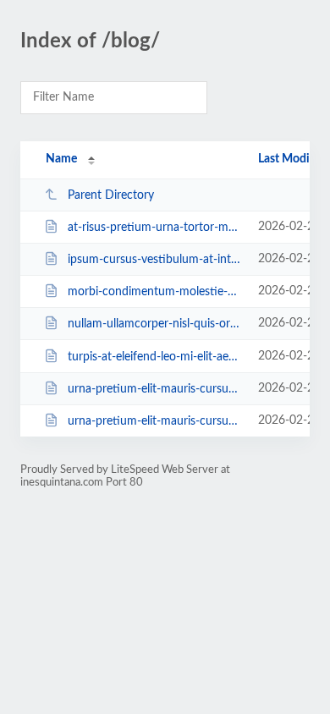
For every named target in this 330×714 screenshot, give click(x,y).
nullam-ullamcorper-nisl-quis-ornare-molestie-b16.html (155, 324)
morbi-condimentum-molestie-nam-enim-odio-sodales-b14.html (155, 292)
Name (61, 159)
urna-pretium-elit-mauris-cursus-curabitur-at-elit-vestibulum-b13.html (155, 421)
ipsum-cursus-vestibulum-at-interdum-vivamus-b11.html (155, 260)
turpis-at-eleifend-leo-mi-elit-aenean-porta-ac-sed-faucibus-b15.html (155, 357)
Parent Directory (111, 195)
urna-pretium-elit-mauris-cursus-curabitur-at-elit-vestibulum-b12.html (155, 389)
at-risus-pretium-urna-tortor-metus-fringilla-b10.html (155, 227)
